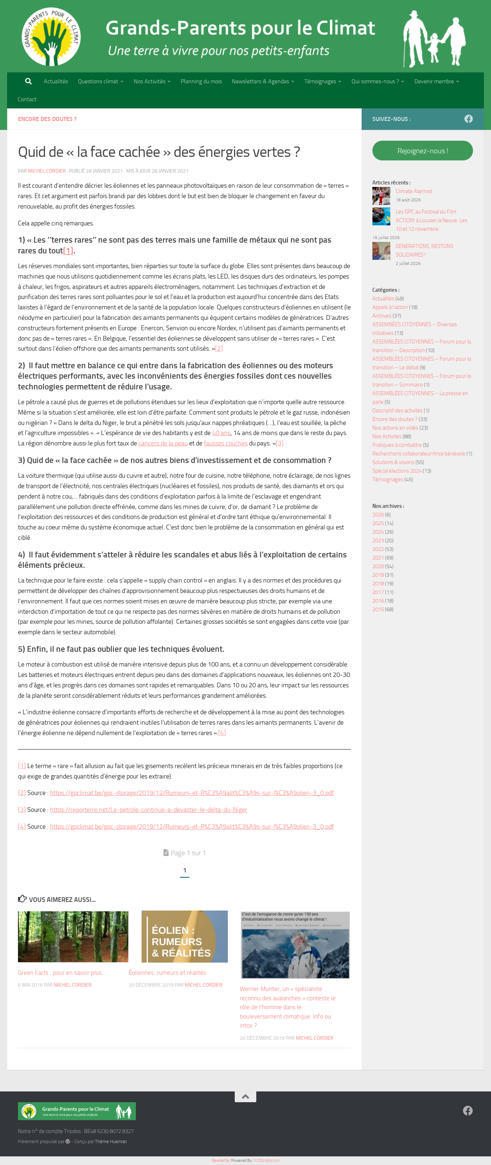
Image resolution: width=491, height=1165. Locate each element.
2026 (378, 514)
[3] (280, 443)
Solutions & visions (393, 462)
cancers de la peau (163, 443)
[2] (219, 348)
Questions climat (98, 81)
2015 (378, 609)
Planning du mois (201, 81)
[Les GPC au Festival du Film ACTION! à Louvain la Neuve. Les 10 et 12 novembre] (381, 217)
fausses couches (226, 443)
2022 (378, 549)
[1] (22, 766)
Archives (381, 316)
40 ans (221, 433)
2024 (378, 532)
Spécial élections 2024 (397, 471)
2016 (378, 601)
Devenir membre (434, 81)
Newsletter (221, 1160)
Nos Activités (149, 81)
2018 (378, 583)
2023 (378, 540)
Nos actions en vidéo (395, 428)
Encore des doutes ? (47, 119)
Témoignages (320, 81)
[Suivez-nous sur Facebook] (468, 118)
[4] (222, 733)
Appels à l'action (390, 307)
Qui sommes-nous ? (375, 81)
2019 (378, 575)
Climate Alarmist (414, 191)
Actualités (56, 81)
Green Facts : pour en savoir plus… (62, 972)
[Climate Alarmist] (381, 197)
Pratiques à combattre (397, 445)
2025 (378, 523)
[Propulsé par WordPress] (67, 1141)
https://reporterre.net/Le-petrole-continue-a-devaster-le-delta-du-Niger (148, 810)
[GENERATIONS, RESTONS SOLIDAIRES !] (381, 252)
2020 (378, 566)
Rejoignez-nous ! (423, 150)
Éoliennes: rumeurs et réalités (167, 972)
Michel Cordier (47, 171)
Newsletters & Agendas (260, 81)
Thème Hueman (111, 1141)
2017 (378, 592)
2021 (378, 558)
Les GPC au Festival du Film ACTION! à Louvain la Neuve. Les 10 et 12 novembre (431, 220)
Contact (27, 99)
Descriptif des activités (397, 410)
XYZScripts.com (267, 1160)
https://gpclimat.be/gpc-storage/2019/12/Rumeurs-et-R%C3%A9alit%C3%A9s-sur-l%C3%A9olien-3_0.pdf (192, 793)
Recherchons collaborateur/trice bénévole (418, 453)
